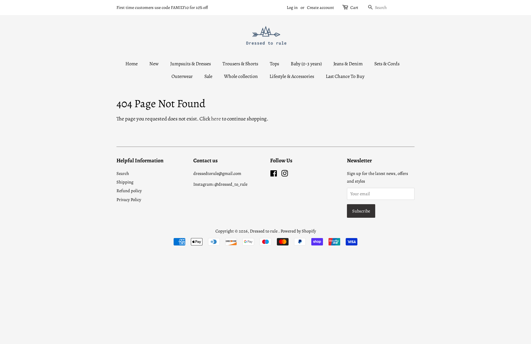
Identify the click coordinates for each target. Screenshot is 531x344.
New (154, 63)
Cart (354, 7)
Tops (274, 63)
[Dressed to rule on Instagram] (284, 175)
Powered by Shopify (298, 231)
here (216, 118)
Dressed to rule (264, 231)
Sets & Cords (386, 63)
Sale (208, 76)
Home (131, 63)
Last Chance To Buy (345, 76)
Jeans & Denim (348, 63)
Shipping (124, 182)
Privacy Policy (128, 199)
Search (122, 173)
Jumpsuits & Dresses (190, 63)
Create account (320, 7)
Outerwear (182, 76)
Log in (292, 7)
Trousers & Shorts (240, 63)
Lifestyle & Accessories (291, 76)
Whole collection (241, 76)
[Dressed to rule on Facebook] (273, 175)
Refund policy (129, 191)
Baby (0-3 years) (306, 63)
